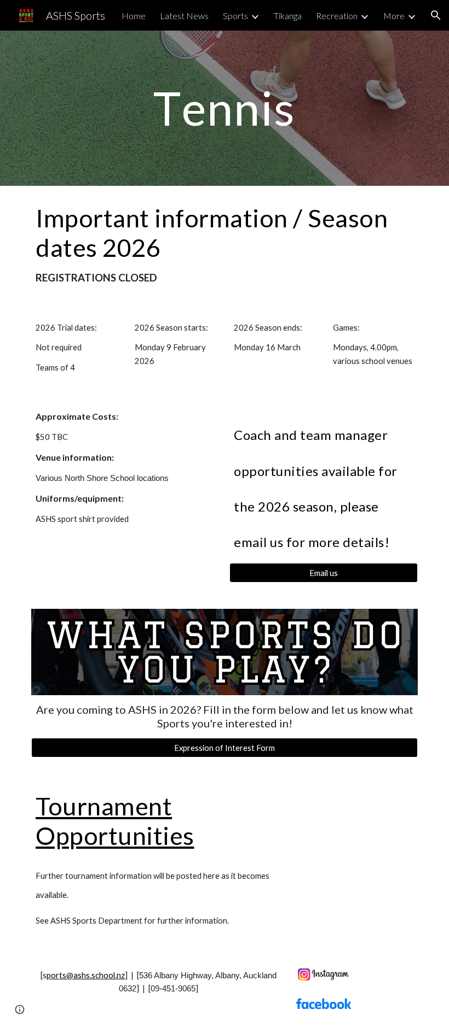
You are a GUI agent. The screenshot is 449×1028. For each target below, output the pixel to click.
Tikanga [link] (288, 15)
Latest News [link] (184, 15)
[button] (436, 15)
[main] (224, 108)
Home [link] (134, 15)
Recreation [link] (337, 15)
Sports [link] (235, 15)
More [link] (394, 15)
